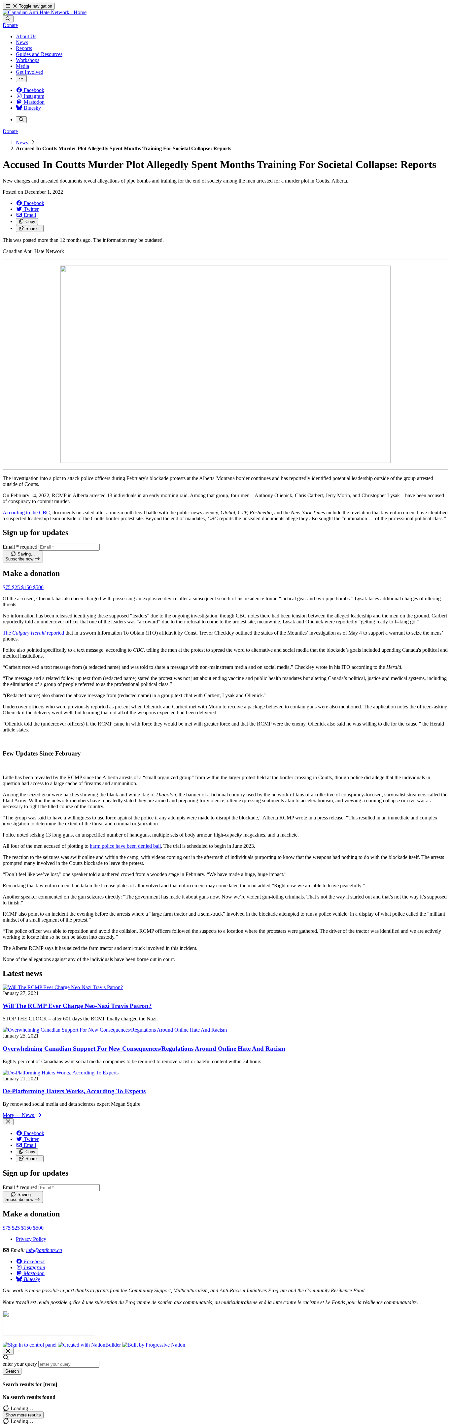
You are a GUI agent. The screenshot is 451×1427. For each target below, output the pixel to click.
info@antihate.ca (44, 1250)
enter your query (20, 1364)
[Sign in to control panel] (30, 1345)
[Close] (8, 1121)
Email (20, 547)
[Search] (8, 18)
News (22, 142)
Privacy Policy (31, 1239)
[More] (21, 78)
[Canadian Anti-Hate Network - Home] (45, 12)
